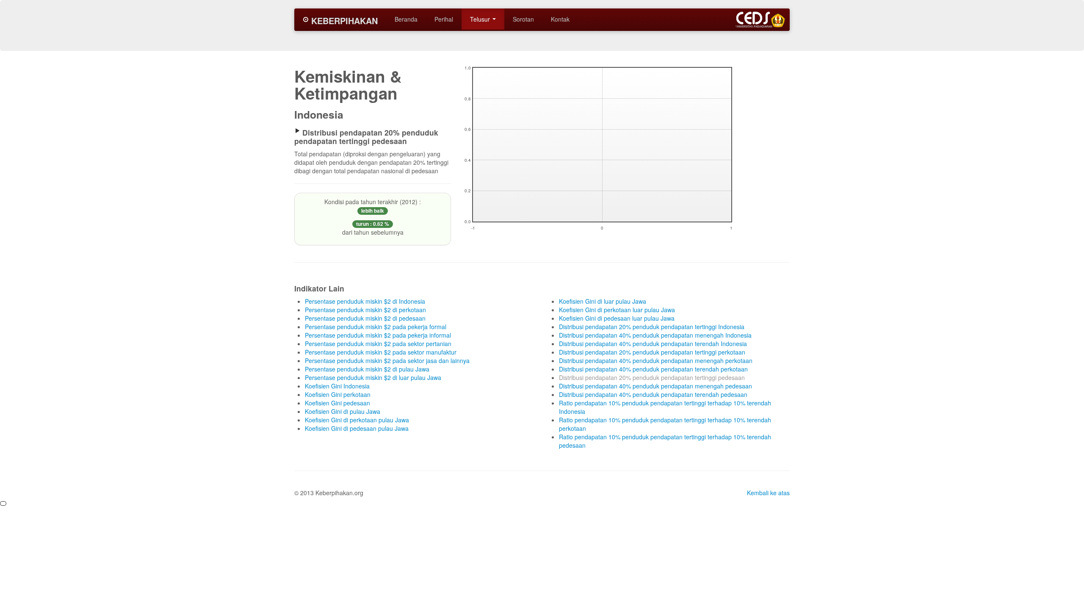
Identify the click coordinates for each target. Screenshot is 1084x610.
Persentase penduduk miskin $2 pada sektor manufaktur (380, 352)
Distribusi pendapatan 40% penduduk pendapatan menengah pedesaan (655, 386)
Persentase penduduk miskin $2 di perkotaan (365, 309)
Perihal (443, 19)
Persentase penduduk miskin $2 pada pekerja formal (375, 326)
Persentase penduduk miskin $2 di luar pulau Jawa (373, 377)
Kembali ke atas (768, 492)
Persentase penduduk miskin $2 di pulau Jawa (367, 369)
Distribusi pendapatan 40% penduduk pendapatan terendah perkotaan (653, 369)
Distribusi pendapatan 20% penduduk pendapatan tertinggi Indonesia (651, 326)
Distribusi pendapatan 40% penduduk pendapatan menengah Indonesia (655, 335)
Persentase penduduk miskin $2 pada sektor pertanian (378, 343)
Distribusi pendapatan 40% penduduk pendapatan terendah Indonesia (653, 343)
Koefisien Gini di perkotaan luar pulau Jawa (617, 309)
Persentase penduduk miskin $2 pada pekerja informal (378, 335)
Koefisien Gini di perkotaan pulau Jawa (357, 420)
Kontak (560, 19)
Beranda (406, 19)
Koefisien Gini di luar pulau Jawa (602, 301)
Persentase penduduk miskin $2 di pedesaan (365, 318)
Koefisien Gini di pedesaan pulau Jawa (357, 428)
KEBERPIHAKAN (343, 20)
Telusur (481, 19)
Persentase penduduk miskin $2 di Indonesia (365, 301)
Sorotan (523, 19)
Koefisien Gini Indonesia (337, 386)
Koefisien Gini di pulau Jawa (342, 411)
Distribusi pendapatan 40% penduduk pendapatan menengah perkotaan (655, 360)
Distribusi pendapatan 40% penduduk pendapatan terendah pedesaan (653, 394)
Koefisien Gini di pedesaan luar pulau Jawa (617, 318)
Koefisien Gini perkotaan (338, 394)
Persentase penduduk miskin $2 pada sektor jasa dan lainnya (387, 360)
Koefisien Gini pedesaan (337, 403)
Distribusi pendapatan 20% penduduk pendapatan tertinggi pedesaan (652, 377)
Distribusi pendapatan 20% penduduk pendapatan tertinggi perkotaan (652, 352)
